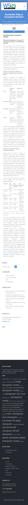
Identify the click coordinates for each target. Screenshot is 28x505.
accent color (5, 379)
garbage (3, 403)
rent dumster (20, 417)
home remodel (9, 407)
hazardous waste (10, 403)
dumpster (21, 388)
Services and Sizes (10, 466)
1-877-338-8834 (7, 489)
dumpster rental (10, 390)
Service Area (9, 464)
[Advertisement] (14, 344)
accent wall (11, 379)
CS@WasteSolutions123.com (9, 492)
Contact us (8, 474)
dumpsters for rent (15, 393)
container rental (5, 387)
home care (17, 403)
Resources (8, 472)
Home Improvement (11, 277)
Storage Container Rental (12, 468)
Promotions (9, 452)
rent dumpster (9, 417)
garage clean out (22, 401)
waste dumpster (10, 437)
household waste (17, 409)
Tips (7, 279)
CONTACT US (6, 321)
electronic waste (15, 401)
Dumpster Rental (10, 275)
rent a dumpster (15, 413)
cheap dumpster (11, 382)
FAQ (7, 470)
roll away (6, 420)
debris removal (14, 388)
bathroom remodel (18, 379)
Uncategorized (9, 281)
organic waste (15, 411)
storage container (16, 434)
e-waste (10, 401)
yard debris (21, 441)
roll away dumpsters (18, 424)
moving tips (9, 411)
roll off (5, 427)
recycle (4, 414)
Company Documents (11, 450)
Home (7, 461)
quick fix (21, 411)
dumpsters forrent (6, 397)
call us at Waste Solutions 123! (11, 252)
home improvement (14, 405)
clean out (21, 385)
